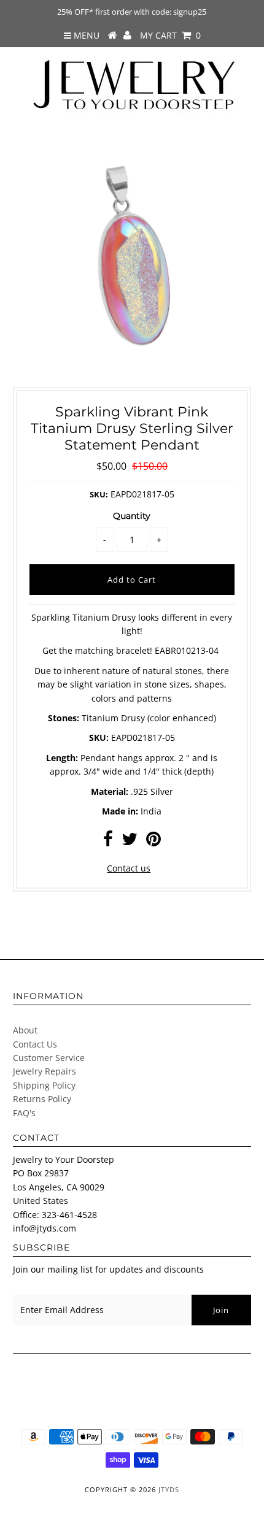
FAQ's (24, 1113)
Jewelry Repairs (44, 1071)
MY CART (170, 35)
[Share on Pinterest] (153, 842)
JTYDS (168, 1489)
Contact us (128, 868)
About (25, 1030)
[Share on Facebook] (108, 842)
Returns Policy (42, 1099)
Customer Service (49, 1057)
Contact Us (35, 1044)
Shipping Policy (44, 1085)
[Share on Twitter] (130, 842)
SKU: (99, 494)
